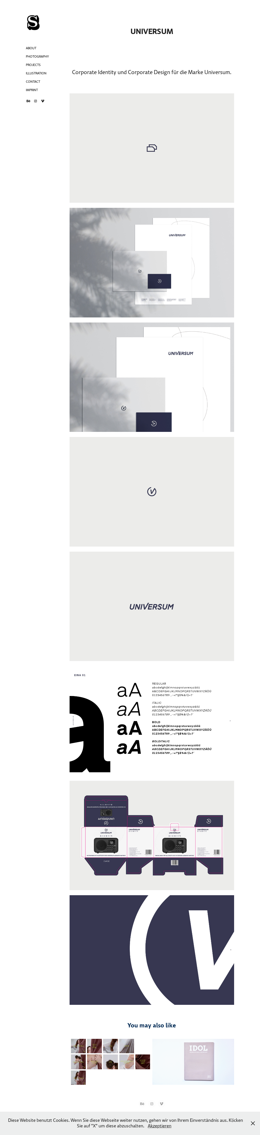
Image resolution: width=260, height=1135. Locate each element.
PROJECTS (33, 65)
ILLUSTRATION (36, 73)
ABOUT (31, 48)
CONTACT (33, 81)
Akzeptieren (159, 1126)
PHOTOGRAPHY (37, 56)
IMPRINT (32, 90)
